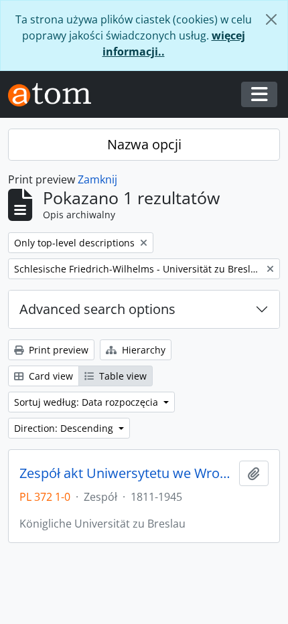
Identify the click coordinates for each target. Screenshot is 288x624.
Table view (121, 376)
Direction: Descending (65, 428)
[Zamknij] (271, 19)
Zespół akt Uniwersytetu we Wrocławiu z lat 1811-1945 (126, 473)
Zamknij (97, 179)
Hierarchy (142, 349)
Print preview (57, 349)
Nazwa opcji (144, 144)
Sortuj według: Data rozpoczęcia (87, 402)
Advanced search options (97, 309)
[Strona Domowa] (55, 95)
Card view (49, 376)
